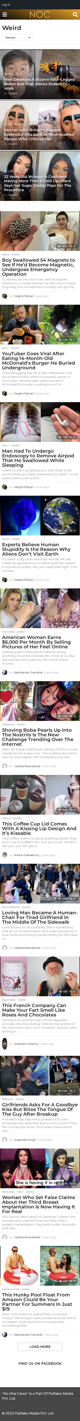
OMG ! (5, 348)
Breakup (8, 1099)
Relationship (11, 907)
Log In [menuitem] (6, 4)
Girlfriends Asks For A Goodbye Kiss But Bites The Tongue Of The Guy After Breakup (40, 1109)
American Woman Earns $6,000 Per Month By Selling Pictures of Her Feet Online (36, 642)
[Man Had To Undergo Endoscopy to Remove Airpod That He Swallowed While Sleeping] (40, 422)
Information (10, 1289)
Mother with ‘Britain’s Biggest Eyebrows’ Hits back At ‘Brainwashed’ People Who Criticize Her (39, 134)
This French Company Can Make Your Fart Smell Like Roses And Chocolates (34, 1010)
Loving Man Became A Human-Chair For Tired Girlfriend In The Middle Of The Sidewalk (40, 917)
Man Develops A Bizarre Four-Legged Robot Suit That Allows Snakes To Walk (39, 83)
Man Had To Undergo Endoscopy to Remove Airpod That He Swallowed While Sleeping (38, 458)
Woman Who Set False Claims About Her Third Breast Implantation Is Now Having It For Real (38, 1204)
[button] (4, 14)
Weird (15, 254)
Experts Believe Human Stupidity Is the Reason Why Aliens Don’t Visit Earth (36, 549)
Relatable (9, 1000)
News (5, 254)
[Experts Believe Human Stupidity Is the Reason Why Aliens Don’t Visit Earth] (40, 515)
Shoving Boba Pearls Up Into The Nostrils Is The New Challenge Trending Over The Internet (37, 737)
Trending (8, 724)
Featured (8, 632)
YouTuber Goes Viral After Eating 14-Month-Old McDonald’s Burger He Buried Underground (38, 361)
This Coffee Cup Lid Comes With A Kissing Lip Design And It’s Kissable (39, 828)
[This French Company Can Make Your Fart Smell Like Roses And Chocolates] (40, 976)
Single (6, 818)
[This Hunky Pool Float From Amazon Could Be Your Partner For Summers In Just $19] (40, 1266)
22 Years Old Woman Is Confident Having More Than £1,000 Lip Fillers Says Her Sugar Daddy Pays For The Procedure (37, 183)
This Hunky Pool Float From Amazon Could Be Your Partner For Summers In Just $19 (37, 1302)
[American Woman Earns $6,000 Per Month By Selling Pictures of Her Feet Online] (40, 608)
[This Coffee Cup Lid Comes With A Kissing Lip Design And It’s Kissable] (40, 795)
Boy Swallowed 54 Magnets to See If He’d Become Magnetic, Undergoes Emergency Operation (38, 267)
